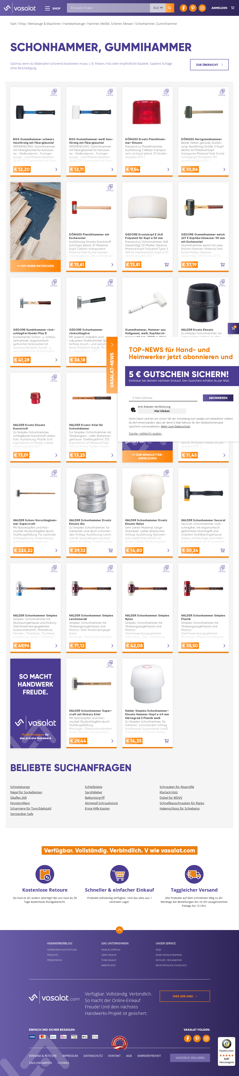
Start (13, 24)
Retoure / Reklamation (169, 960)
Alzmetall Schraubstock (101, 803)
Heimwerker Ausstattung (62, 949)
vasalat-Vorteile (111, 949)
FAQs (158, 949)
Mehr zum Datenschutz (175, 426)
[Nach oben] (119, 930)
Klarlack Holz (169, 792)
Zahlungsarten (40, 1063)
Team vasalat (108, 960)
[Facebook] (183, 8)
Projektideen (54, 960)
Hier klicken (162, 411)
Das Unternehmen (115, 943)
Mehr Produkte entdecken (171, 965)
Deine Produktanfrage (169, 955)
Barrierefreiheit (149, 1056)
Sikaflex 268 (18, 798)
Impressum (70, 1056)
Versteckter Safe (21, 814)
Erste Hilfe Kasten (97, 808)
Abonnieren (218, 398)
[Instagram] (202, 8)
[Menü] (233, 1039)
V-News (112, 370)
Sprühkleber (93, 792)
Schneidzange (20, 787)
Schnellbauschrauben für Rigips (182, 803)
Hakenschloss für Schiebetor (180, 808)
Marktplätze (108, 965)
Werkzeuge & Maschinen (44, 24)
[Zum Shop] (232, 8)
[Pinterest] (193, 8)
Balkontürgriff (95, 798)
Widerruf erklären (190, 1058)
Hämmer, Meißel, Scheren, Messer (110, 24)
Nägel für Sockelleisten (26, 792)
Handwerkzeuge (74, 24)
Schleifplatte (93, 787)
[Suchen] (169, 7)
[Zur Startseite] (20, 8)
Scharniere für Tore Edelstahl (30, 808)
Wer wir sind (183, 996)
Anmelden (219, 8)
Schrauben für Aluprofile (177, 787)
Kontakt (114, 1056)
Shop (22, 24)
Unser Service (166, 943)
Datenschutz (93, 1056)
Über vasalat (109, 955)
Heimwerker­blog (59, 943)
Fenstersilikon (20, 803)
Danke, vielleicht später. (145, 433)
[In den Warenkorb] (166, 265)
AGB (129, 1056)
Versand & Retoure (43, 1056)
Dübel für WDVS (171, 798)
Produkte (52, 955)
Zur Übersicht (207, 65)
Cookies (63, 1063)
